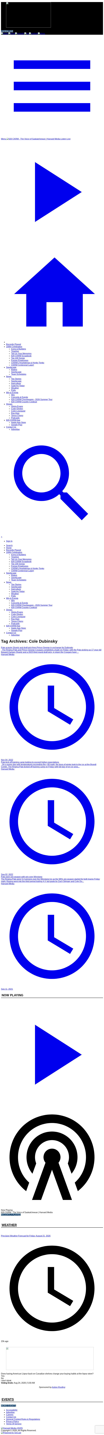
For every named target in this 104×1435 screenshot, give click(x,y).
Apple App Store (18, 422)
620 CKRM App (13, 420)
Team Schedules (18, 374)
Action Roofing (58, 1387)
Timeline (15, 351)
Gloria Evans (17, 406)
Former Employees (19, 360)
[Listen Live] (52, 1053)
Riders (14, 370)
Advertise (15, 429)
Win (13, 395)
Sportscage (11, 367)
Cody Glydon (17, 409)
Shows (9, 404)
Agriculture (16, 383)
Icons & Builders (18, 349)
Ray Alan (15, 413)
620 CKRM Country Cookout (24, 402)
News (8, 376)
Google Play (16, 425)
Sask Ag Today (18, 386)
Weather (15, 388)
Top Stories (16, 379)
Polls (13, 390)
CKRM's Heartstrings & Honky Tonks (27, 363)
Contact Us (11, 427)
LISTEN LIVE (7, 31)
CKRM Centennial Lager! (22, 365)
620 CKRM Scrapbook (21, 356)
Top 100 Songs (18, 358)
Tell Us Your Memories (21, 353)
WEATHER (9, 1225)
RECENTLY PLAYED (11, 1215)
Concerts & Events (19, 397)
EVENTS (8, 1399)
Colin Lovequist (18, 411)
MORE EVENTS (8, 1406)
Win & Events (12, 393)
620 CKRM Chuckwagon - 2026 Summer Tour (31, 399)
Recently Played (13, 344)
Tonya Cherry (17, 415)
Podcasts (15, 418)
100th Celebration (14, 347)
